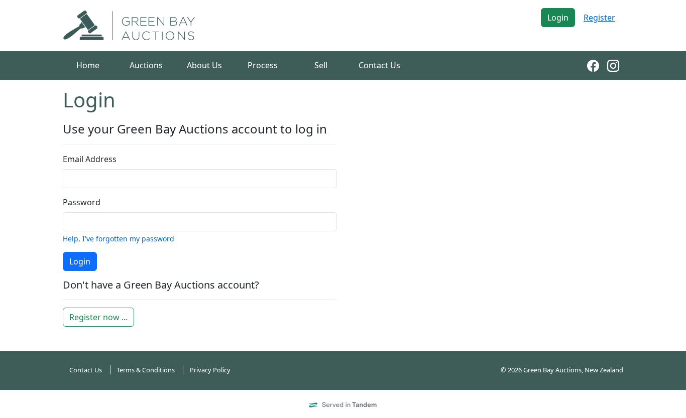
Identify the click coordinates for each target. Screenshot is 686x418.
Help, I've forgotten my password (118, 238)
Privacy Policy (210, 369)
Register (599, 17)
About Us (204, 65)
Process (263, 65)
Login (557, 17)
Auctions (146, 65)
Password (81, 202)
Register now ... (98, 317)
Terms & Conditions (146, 369)
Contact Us (379, 65)
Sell (320, 65)
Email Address (90, 159)
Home (87, 65)
